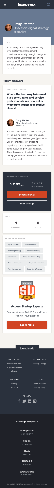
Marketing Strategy (16, 90)
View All (14, 371)
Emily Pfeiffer (22, 120)
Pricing (14, 383)
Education (14, 359)
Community (39, 359)
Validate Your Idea (14, 363)
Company (14, 379)
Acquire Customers (14, 367)
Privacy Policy (39, 387)
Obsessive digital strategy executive (27, 124)
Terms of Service (39, 383)
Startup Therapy (39, 363)
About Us (14, 387)
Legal (40, 379)
